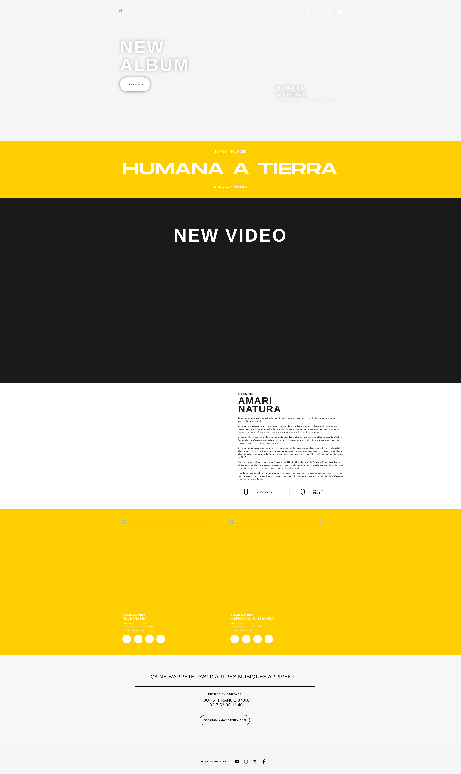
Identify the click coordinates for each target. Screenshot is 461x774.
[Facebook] (308, 11)
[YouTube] (339, 11)
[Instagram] (329, 11)
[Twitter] (318, 11)
